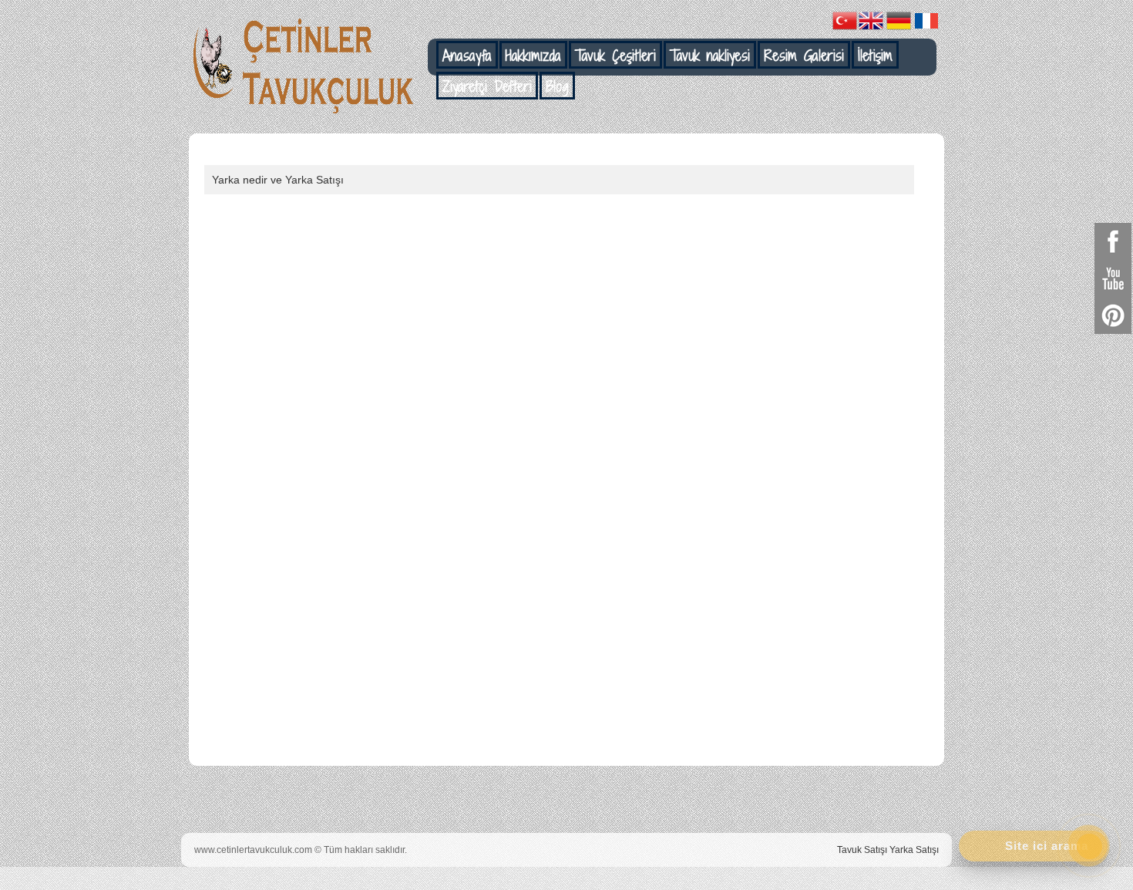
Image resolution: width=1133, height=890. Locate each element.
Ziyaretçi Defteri (487, 86)
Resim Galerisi (804, 56)
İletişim (875, 56)
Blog (557, 86)
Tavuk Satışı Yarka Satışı (888, 849)
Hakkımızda (533, 56)
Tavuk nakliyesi (710, 56)
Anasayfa (467, 56)
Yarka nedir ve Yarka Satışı (278, 180)
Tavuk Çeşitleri (615, 56)
